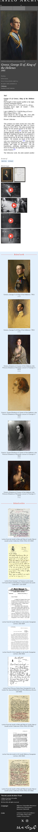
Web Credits (27, 814)
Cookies (19, 816)
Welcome (19, 805)
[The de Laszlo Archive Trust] (19, 2)
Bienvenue (33, 805)
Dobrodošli (26, 809)
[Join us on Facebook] (18, 821)
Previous (6, 8)
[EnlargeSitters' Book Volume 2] (19, 174)
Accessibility (20, 814)
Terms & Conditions (29, 813)
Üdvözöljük (26, 805)
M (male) (10, 161)
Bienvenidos (28, 807)
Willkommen (20, 807)
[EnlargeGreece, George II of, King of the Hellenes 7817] (7, 174)
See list (19, 8)
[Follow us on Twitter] (22, 821)
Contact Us (20, 813)
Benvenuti (19, 809)
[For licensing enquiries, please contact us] (24, 61)
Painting (4, 161)
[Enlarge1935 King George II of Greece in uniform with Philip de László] (11, 190)
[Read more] (19, 292)
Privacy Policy (25, 816)
